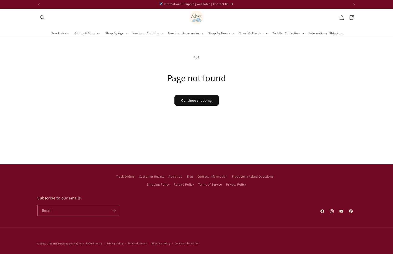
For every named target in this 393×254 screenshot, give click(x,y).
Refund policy (94, 243)
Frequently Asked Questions (253, 176)
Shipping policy (160, 243)
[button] (42, 18)
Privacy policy (115, 243)
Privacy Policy (236, 184)
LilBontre (52, 243)
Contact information (187, 243)
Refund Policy (184, 184)
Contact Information (212, 176)
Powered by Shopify (70, 243)
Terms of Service (210, 184)
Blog (189, 176)
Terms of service (137, 243)
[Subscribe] (114, 210)
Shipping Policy (158, 184)
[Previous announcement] (39, 4)
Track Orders (125, 176)
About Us (175, 176)
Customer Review (151, 176)
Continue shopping (196, 100)
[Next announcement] (354, 4)
